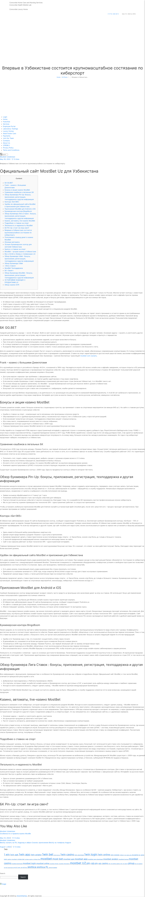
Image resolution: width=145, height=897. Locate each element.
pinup (131, 863)
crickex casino (29, 859)
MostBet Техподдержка (14, 268)
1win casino (67, 854)
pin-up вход (124, 863)
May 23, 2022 (5, 838)
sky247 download (8, 867)
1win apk (14, 854)
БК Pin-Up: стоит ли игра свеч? (17, 228)
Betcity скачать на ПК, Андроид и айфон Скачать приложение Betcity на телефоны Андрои (35, 843)
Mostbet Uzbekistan (7, 157)
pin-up (90, 863)
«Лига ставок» (10, 266)
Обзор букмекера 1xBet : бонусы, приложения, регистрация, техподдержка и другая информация (19, 258)
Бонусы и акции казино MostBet (17, 190)
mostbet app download (95, 859)
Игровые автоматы (12, 242)
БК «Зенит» (9, 271)
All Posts (64, 77)
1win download (79, 855)
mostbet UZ (78, 863)
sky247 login (16, 867)
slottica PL (42, 867)
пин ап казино (53, 867)
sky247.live (24, 867)
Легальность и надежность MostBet (19, 225)
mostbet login (29, 863)
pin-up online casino (114, 863)
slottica (32, 867)
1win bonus (57, 855)
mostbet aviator (110, 859)
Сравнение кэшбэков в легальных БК (19, 192)
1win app (24, 854)
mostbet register (54, 863)
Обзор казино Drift (12, 285)
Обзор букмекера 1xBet (14, 263)
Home (58, 77)
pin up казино (138, 863)
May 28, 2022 (5, 159)
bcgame (135, 855)
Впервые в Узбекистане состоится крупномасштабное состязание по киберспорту (18, 232)
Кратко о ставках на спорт (15, 249)
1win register (115, 855)
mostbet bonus (123, 859)
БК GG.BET (9, 183)
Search (2, 873)
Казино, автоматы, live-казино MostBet (20, 221)
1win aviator (36, 855)
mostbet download (17, 863)
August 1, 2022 (5, 847)
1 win (7, 854)
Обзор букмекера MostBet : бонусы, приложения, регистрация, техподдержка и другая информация (19, 275)
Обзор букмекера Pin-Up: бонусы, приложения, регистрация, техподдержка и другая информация (19, 197)
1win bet (47, 854)
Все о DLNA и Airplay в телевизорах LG (20, 254)
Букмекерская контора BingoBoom (18, 211)
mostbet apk (68, 859)
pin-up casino (101, 863)
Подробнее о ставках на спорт (17, 223)
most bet (57, 858)
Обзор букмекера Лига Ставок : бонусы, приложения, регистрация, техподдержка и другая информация (20, 216)
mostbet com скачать (88, 356)
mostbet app (81, 859)
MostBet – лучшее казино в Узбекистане (20, 252)
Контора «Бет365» (12, 202)
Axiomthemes (22, 896)
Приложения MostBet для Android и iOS (20, 209)
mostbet (46, 858)
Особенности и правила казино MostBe (15, 834)
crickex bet (20, 859)
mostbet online (42, 863)
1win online (104, 854)
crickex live (36, 859)
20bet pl (122, 855)
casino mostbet (12, 859)
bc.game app (128, 855)
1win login (90, 854)
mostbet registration (64, 863)
